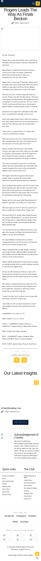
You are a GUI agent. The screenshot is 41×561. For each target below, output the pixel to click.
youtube (24, 521)
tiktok (15, 521)
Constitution (28, 496)
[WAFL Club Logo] (6, 5)
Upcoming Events (8, 481)
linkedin (32, 516)
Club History (28, 485)
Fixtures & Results (8, 476)
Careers (26, 491)
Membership (6, 486)
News (4, 478)
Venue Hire (6, 492)
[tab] (10, 428)
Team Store (6, 489)
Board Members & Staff (30, 476)
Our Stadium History (30, 488)
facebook (9, 516)
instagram (21, 516)
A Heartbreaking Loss (11, 408)
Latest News (28, 480)
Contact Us (27, 499)
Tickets (4, 484)
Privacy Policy (6, 494)
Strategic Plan (28, 493)
